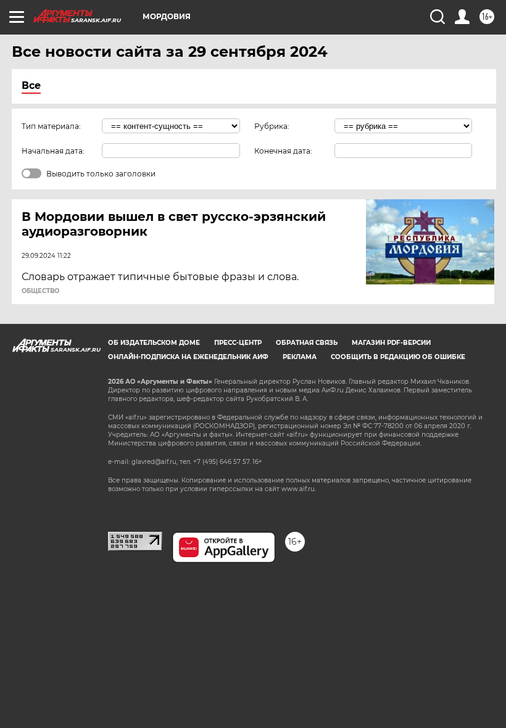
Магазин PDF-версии (391, 343)
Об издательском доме (154, 343)
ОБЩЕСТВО (40, 291)
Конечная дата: (283, 150)
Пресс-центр (238, 343)
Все (31, 85)
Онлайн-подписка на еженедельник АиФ (188, 357)
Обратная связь (307, 343)
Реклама (300, 357)
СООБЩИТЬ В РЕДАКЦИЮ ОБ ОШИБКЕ (398, 357)
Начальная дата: (53, 150)
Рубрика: (271, 126)
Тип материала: (51, 126)
